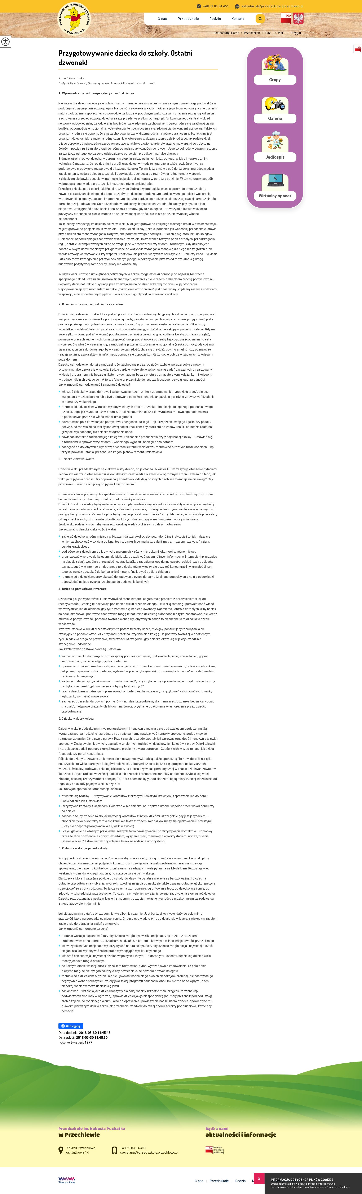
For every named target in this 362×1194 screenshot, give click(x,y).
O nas (162, 19)
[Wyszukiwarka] (255, 18)
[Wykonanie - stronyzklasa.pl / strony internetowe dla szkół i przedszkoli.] (66, 1180)
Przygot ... (295, 32)
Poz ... (267, 32)
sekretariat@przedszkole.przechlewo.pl (273, 6)
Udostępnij (73, 1026)
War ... (280, 32)
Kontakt (237, 19)
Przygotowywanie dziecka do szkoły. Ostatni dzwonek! (125, 57)
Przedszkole (188, 19)
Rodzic (215, 19)
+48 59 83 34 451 (216, 6)
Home (235, 32)
